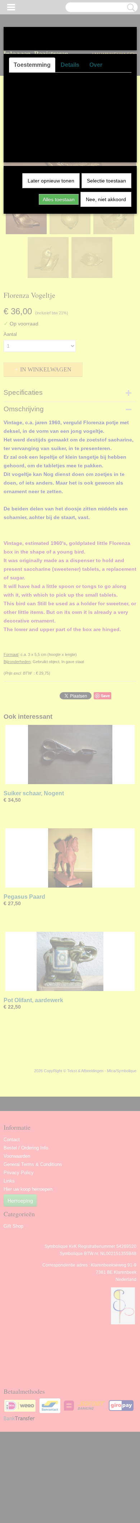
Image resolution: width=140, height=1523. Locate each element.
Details (70, 65)
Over (95, 65)
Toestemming (32, 65)
